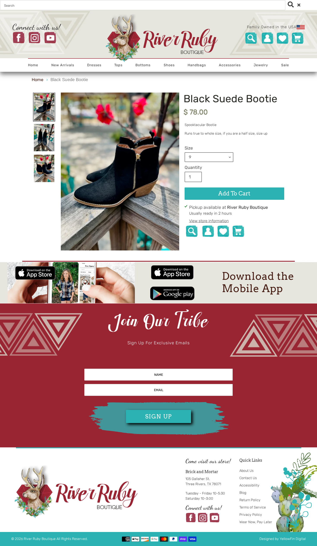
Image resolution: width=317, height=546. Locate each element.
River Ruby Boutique (40, 539)
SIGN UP (158, 416)
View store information (209, 221)
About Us (246, 471)
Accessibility (249, 485)
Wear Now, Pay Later (255, 522)
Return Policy (250, 500)
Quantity (193, 167)
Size (189, 148)
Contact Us (248, 478)
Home (37, 79)
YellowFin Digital (293, 539)
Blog (242, 493)
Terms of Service (252, 507)
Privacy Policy (250, 515)
